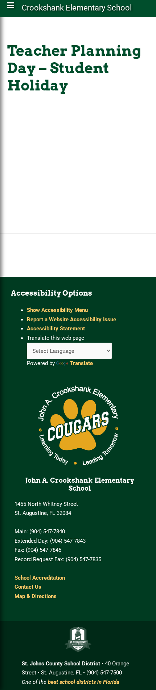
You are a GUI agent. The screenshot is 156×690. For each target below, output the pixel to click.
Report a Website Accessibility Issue (71, 319)
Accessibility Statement (56, 328)
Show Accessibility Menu (57, 310)
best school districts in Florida (83, 682)
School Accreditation (40, 578)
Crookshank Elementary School (77, 9)
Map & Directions (36, 596)
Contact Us (28, 587)
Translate (81, 363)
